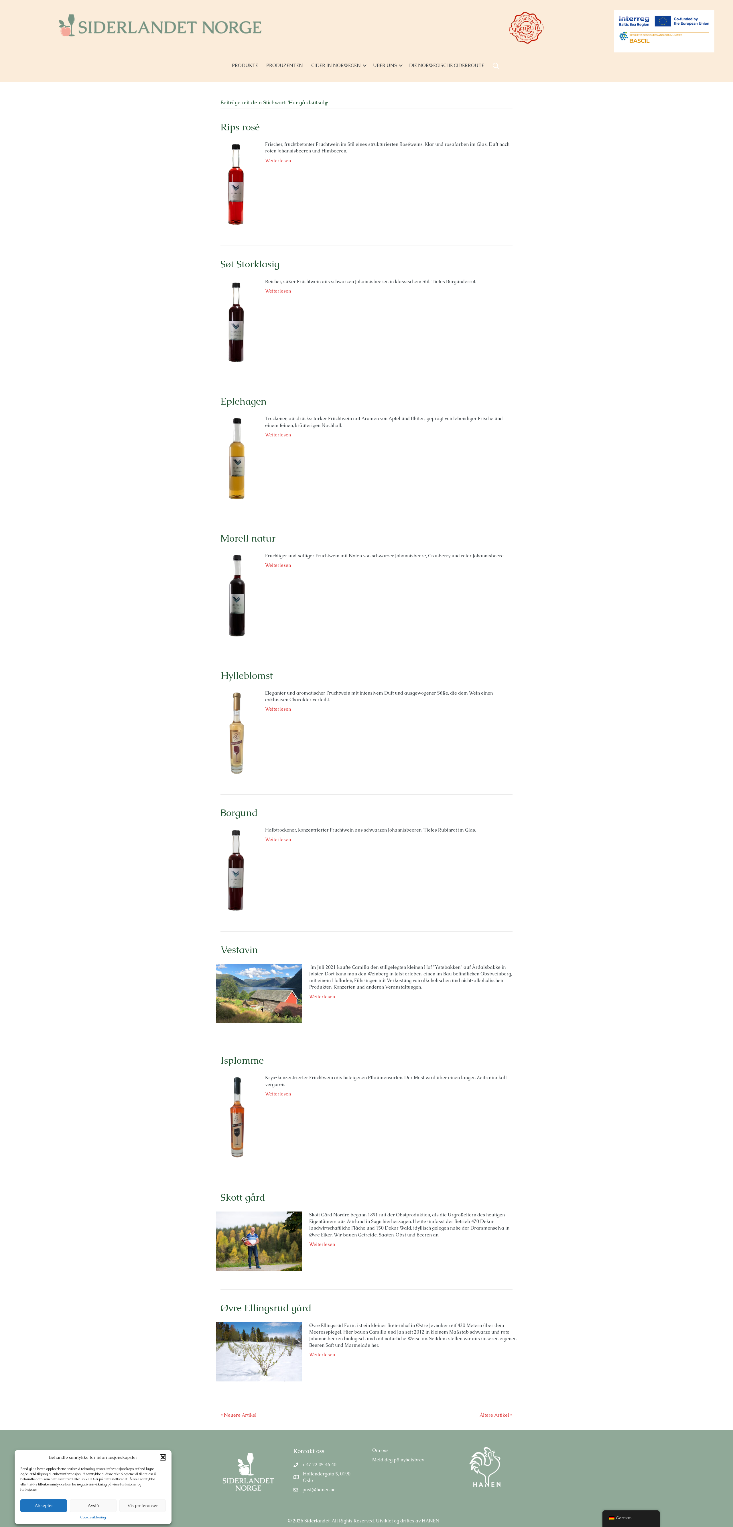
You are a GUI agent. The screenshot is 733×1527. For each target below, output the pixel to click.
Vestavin (239, 949)
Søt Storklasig (249, 264)
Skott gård (242, 1197)
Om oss (380, 1450)
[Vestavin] (259, 993)
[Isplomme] (237, 1117)
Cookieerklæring (93, 1517)
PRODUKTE (245, 65)
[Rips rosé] (237, 184)
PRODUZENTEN (284, 65)
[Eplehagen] (237, 458)
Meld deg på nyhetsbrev (398, 1460)
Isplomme (242, 1060)
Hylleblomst (246, 675)
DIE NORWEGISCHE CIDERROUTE (446, 65)
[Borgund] (237, 869)
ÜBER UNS (385, 65)
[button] (163, 1457)
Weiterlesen (278, 161)
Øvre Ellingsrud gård (266, 1307)
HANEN (431, 1521)
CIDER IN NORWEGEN (336, 65)
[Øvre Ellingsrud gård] (259, 1351)
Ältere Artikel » (496, 1415)
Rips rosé (240, 127)
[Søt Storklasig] (237, 321)
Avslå (93, 1505)
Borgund (239, 812)
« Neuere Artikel (238, 1415)
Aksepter (44, 1505)
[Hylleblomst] (237, 732)
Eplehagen (243, 401)
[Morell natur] (237, 595)
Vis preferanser (142, 1505)
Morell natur (247, 538)
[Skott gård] (259, 1241)
